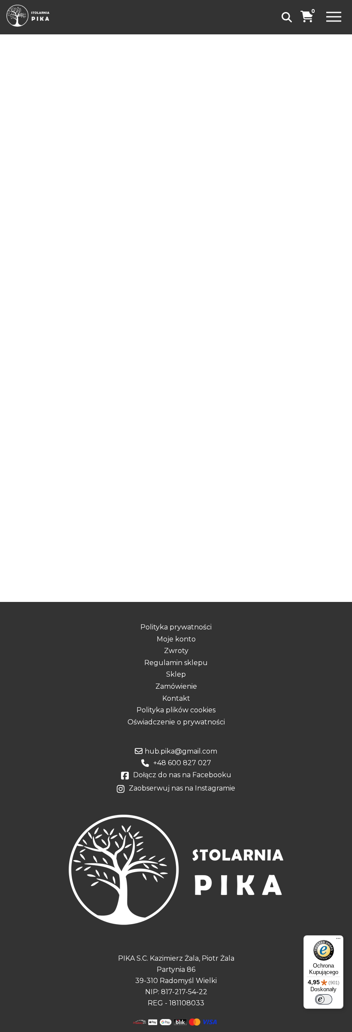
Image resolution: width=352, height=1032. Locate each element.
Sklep (176, 674)
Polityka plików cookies (176, 710)
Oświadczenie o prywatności (176, 722)
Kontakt (176, 698)
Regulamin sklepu (176, 663)
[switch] (323, 999)
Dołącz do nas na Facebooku (182, 775)
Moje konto (176, 639)
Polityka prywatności (176, 627)
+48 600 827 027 (182, 763)
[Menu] (334, 17)
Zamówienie (176, 686)
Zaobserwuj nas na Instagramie (182, 788)
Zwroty (176, 651)
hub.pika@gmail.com (181, 751)
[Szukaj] (287, 17)
